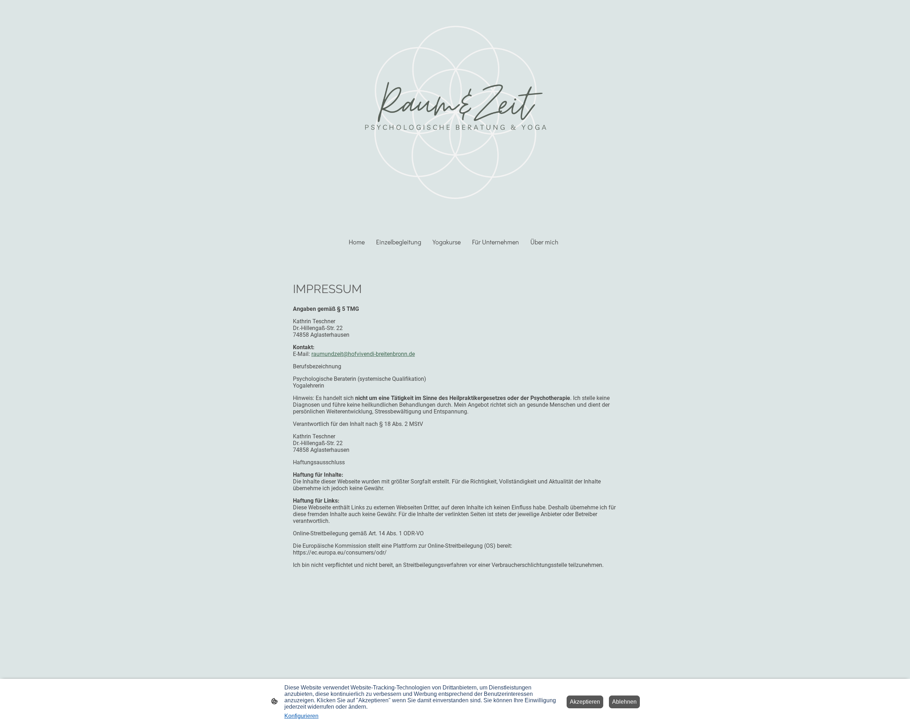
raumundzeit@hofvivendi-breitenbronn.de (363, 354)
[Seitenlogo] (455, 114)
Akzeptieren (585, 702)
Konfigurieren (301, 716)
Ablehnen (624, 702)
